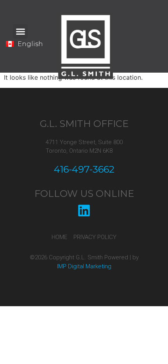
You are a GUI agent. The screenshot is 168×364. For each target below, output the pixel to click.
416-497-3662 (84, 169)
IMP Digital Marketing (84, 266)
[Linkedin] (84, 210)
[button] (20, 31)
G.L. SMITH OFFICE (84, 123)
